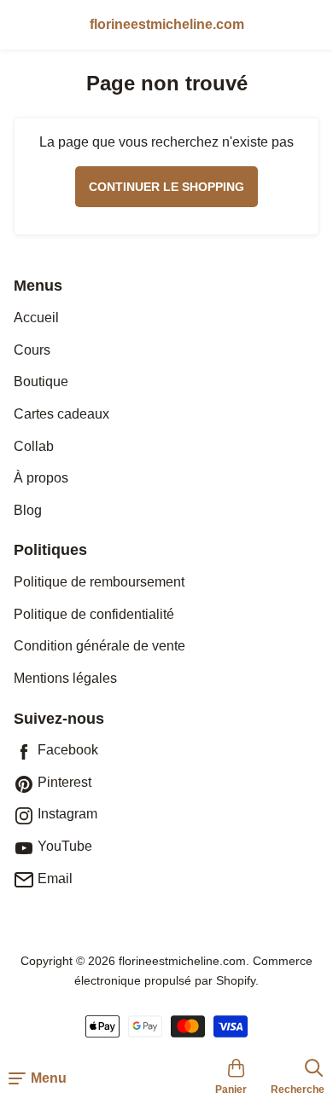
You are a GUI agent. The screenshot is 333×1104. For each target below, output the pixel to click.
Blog (28, 510)
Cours (32, 350)
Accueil (36, 317)
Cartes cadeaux (61, 414)
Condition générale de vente (99, 646)
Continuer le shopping (166, 187)
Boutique (41, 381)
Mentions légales (65, 678)
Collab (34, 446)
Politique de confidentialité (94, 614)
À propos (41, 478)
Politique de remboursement (99, 582)
